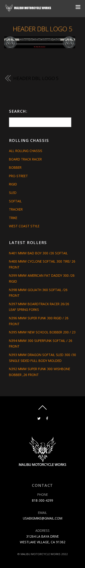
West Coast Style (24, 226)
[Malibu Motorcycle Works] (28, 10)
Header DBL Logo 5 (42, 28)
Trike (13, 218)
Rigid (13, 184)
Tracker (16, 209)
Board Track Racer (25, 159)
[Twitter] (39, 418)
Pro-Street (18, 176)
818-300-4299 (42, 500)
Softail (15, 201)
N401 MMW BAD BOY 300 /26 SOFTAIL (38, 253)
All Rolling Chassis (25, 150)
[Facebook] (47, 418)
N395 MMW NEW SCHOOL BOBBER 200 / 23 (42, 332)
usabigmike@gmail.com (42, 518)
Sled (13, 192)
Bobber (15, 167)
